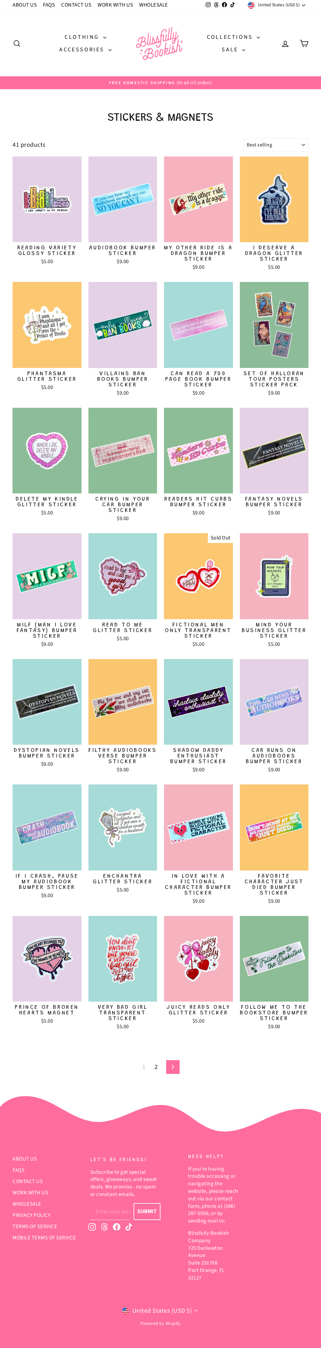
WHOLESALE (153, 5)
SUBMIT (147, 1211)
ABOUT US (25, 5)
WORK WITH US (115, 5)
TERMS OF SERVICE (35, 1226)
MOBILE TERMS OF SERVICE (44, 1238)
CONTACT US (76, 5)
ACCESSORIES (83, 50)
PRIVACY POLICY (31, 1215)
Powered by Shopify (160, 1323)
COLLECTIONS (231, 37)
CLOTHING (83, 37)
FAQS (49, 5)
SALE (231, 50)
